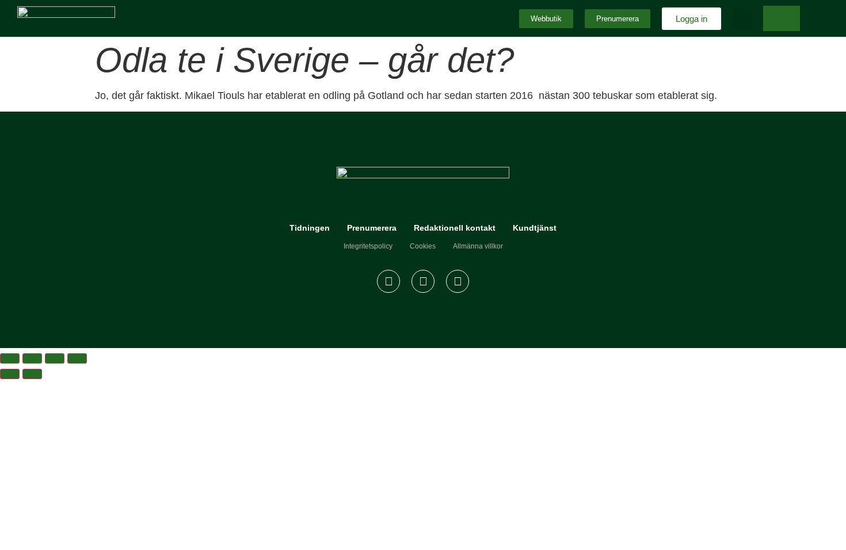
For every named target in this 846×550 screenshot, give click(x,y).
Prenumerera (372, 227)
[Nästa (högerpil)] (32, 374)
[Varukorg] (781, 18)
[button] (742, 18)
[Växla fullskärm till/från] (32, 358)
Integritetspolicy (368, 246)
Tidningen (309, 227)
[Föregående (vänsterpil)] (10, 374)
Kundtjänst (535, 227)
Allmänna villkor (478, 246)
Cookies (423, 246)
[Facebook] (388, 281)
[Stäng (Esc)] (77, 358)
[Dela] (54, 358)
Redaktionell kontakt (455, 227)
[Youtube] (457, 281)
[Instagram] (423, 281)
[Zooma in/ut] (10, 358)
